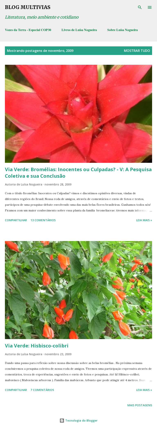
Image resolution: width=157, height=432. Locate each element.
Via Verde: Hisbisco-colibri (36, 345)
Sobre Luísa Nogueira (122, 29)
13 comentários (43, 220)
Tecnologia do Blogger (81, 420)
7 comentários (42, 390)
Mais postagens (139, 405)
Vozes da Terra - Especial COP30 (28, 29)
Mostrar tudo (137, 50)
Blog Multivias (27, 7)
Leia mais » (144, 220)
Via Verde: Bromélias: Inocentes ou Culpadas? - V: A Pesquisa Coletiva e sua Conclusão (78, 172)
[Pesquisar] (139, 7)
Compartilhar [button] (16, 220)
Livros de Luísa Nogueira (79, 29)
